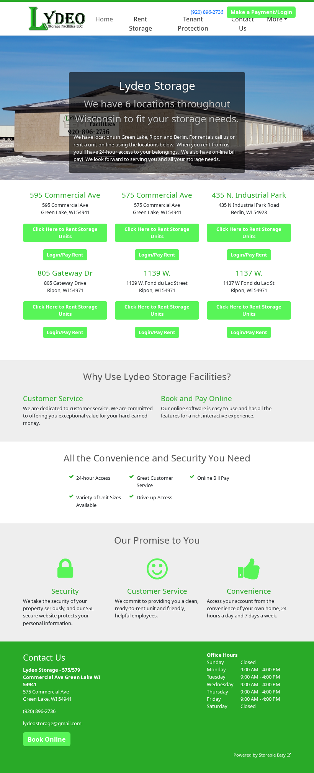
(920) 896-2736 (207, 11)
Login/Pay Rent (65, 254)
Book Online (46, 739)
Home (104, 19)
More (275, 19)
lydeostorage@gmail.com (52, 723)
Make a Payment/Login (261, 12)
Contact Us (242, 23)
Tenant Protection (193, 23)
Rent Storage (140, 23)
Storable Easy (273, 755)
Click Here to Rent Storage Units (65, 233)
